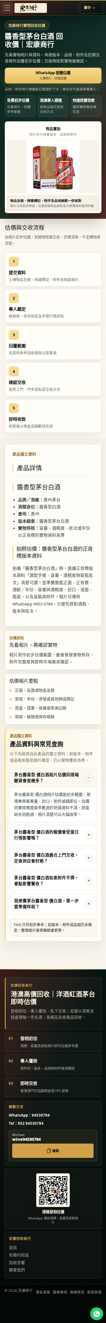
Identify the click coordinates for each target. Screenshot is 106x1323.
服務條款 (60, 1292)
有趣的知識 (19, 1255)
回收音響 (17, 1262)
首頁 (13, 1247)
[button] (7, 8)
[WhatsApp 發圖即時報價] (96, 1313)
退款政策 (94, 1292)
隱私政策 (43, 1292)
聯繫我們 (17, 1269)
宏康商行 (25, 1290)
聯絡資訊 (77, 1292)
